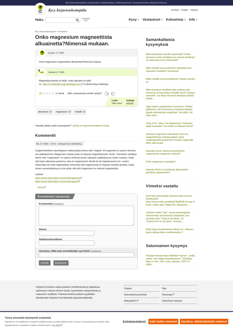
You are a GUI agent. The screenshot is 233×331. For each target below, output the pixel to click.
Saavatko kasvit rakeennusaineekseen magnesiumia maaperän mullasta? (165, 152)
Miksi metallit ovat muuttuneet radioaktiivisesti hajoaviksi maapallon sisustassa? (168, 69)
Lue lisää (56, 325)
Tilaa (164, 288)
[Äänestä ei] (113, 94)
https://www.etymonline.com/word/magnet (56, 181)
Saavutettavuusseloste (135, 294)
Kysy (133, 19)
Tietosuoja (167, 294)
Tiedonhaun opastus (172, 300)
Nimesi (42, 229)
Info (192, 19)
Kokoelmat (174, 19)
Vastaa (40, 187)
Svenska (175, 10)
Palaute (128, 288)
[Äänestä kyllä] (107, 93)
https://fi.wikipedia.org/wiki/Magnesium (62, 84)
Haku (39, 20)
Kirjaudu (194, 10)
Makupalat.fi (130, 300)
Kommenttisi (46, 203)
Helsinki (130, 103)
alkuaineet (43, 111)
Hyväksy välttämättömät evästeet (204, 321)
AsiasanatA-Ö (86, 20)
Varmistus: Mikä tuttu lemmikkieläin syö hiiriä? (64, 251)
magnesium (62, 111)
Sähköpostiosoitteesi (50, 239)
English (184, 10)
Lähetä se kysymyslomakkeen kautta (90, 125)
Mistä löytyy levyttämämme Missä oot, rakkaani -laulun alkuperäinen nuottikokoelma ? (170, 231)
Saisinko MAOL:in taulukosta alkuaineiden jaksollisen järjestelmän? (167, 171)
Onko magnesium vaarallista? (161, 161)
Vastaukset (151, 19)
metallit (78, 111)
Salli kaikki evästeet (163, 321)
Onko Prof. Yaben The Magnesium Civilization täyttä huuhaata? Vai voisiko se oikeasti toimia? (169, 125)
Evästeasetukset (134, 321)
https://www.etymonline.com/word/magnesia (57, 178)
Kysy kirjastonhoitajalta (45, 31)
